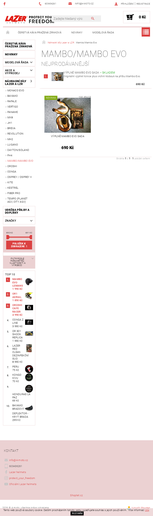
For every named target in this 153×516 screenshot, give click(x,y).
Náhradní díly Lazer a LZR (15, 83)
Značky (10, 220)
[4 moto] (29, 19)
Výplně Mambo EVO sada (89, 72)
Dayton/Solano (18, 149)
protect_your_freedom (22, 478)
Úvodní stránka (8, 32)
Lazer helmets (17, 472)
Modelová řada (103, 32)
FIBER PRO (13, 193)
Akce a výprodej (12, 72)
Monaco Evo (15, 90)
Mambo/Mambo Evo (20, 160)
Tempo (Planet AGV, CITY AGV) (17, 200)
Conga (11, 171)
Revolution (15, 133)
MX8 (10, 117)
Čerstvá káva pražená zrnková (39, 32)
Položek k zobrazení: (19, 245)
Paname (12, 112)
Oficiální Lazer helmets (22, 484)
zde (147, 510)
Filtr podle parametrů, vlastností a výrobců (18, 262)
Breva (11, 128)
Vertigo (12, 106)
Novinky (76, 32)
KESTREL (12, 187)
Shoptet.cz (76, 495)
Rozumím (77, 513)
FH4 (9, 155)
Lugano (12, 144)
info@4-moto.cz (18, 460)
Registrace (143, 4)
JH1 (9, 122)
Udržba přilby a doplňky (17, 211)
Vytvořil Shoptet (140, 507)
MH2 (10, 139)
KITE (10, 182)
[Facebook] (5, 3)
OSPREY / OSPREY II (19, 176)
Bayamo (12, 95)
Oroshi (12, 166)
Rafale (12, 101)
